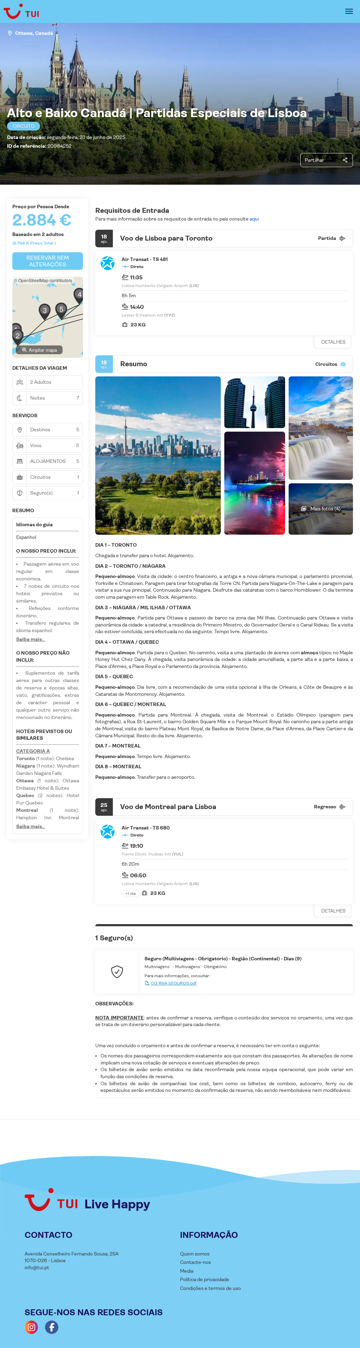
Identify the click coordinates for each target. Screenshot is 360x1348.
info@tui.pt (37, 1267)
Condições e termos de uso (210, 1288)
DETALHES (333, 342)
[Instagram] (31, 1327)
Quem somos (195, 1254)
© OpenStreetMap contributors (43, 280)
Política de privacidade (204, 1279)
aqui (254, 219)
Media (186, 1271)
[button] (18, 337)
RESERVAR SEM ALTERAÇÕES (47, 261)
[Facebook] (51, 1327)
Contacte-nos (195, 1262)
